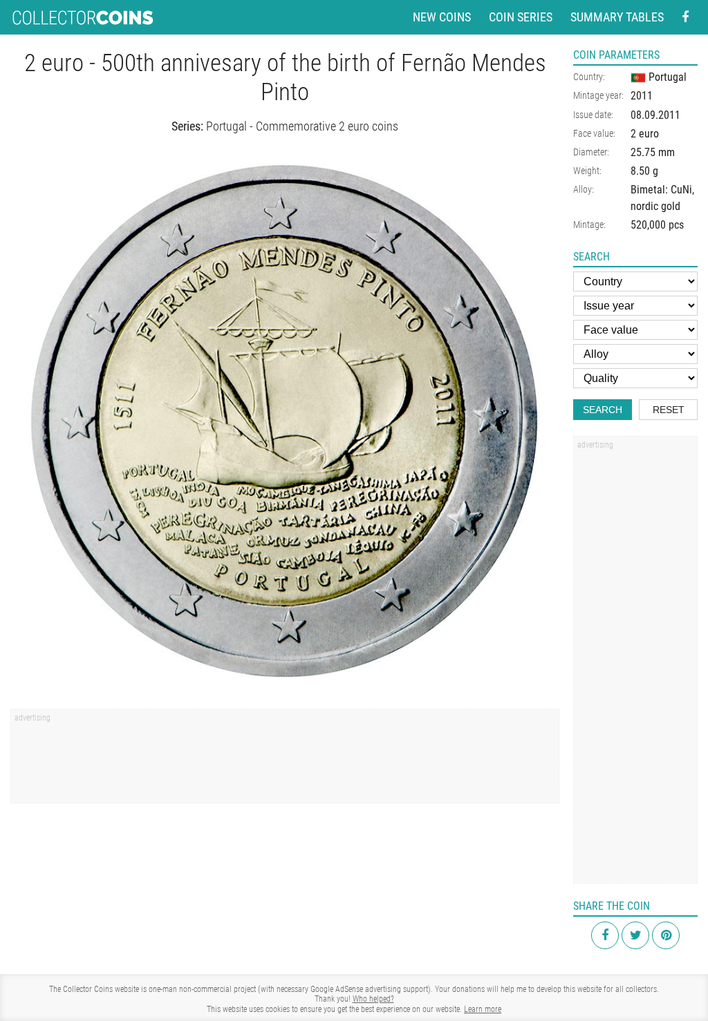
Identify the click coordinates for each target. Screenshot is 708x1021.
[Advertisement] (285, 760)
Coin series (520, 17)
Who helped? (373, 999)
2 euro (645, 133)
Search (602, 409)
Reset (668, 409)
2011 (642, 95)
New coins (442, 17)
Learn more (482, 1009)
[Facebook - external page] (685, 17)
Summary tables (617, 17)
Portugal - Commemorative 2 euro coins (302, 126)
